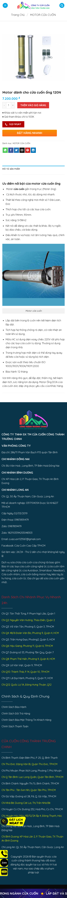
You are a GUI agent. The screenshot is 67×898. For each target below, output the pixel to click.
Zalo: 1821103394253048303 (17, 532)
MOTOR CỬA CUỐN (43, 15)
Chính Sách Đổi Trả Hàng (16, 713)
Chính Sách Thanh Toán (15, 726)
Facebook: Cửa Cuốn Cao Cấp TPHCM (23, 545)
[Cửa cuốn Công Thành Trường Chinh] (33, 5)
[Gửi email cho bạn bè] (22, 150)
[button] (5, 5)
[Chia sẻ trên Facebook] (10, 150)
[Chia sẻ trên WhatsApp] (5, 150)
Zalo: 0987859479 (12, 526)
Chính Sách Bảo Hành (14, 707)
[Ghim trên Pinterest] (27, 150)
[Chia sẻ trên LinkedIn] (33, 150)
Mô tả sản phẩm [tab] (11, 169)
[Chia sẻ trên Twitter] (16, 150)
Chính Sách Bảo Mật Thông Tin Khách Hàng (26, 719)
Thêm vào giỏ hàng (33, 105)
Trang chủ (18, 15)
